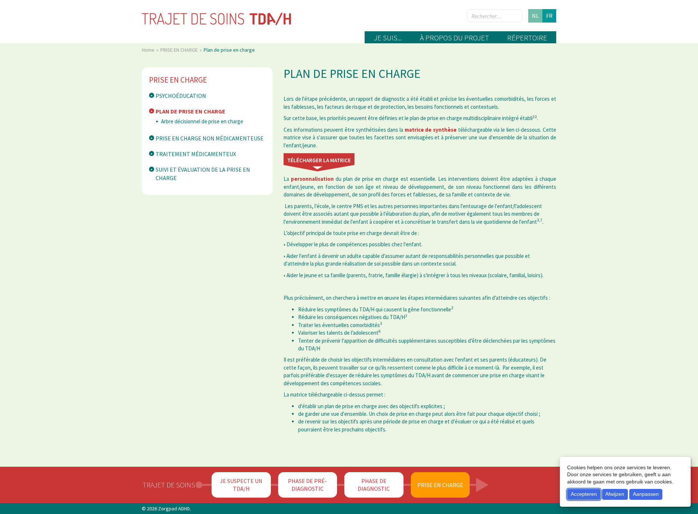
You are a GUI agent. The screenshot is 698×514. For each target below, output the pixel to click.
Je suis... (388, 38)
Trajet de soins (169, 484)
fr (549, 15)
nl (535, 15)
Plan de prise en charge (190, 111)
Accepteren (584, 494)
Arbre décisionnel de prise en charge (202, 121)
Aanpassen (646, 494)
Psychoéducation (181, 95)
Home (149, 50)
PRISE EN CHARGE (179, 50)
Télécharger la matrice (319, 160)
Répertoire (527, 38)
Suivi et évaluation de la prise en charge (203, 174)
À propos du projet (454, 38)
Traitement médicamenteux (196, 154)
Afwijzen (614, 494)
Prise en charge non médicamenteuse (210, 138)
